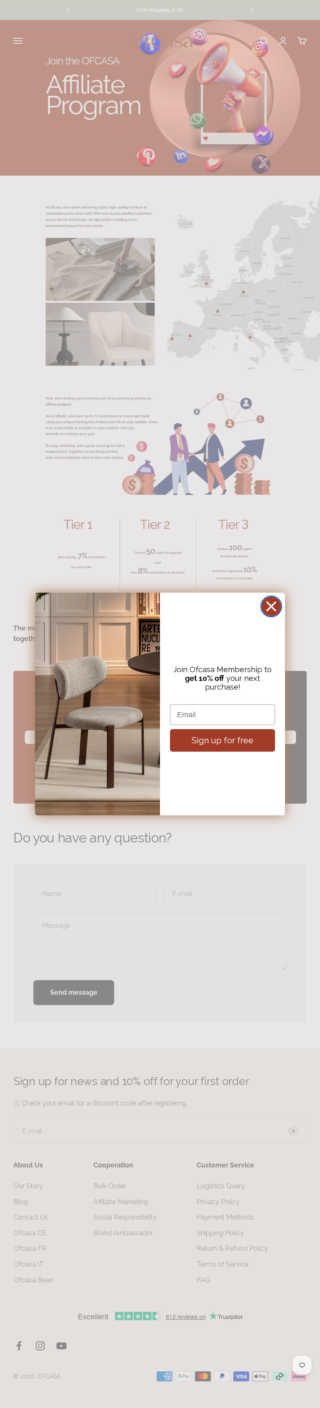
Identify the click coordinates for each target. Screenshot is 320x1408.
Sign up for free (222, 740)
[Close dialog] (271, 606)
